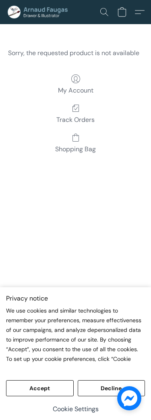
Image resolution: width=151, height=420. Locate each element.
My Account (75, 90)
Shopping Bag (75, 149)
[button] (41, 12)
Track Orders (75, 119)
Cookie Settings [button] (76, 409)
